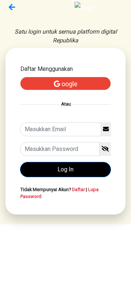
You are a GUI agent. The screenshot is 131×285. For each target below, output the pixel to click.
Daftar (78, 189)
